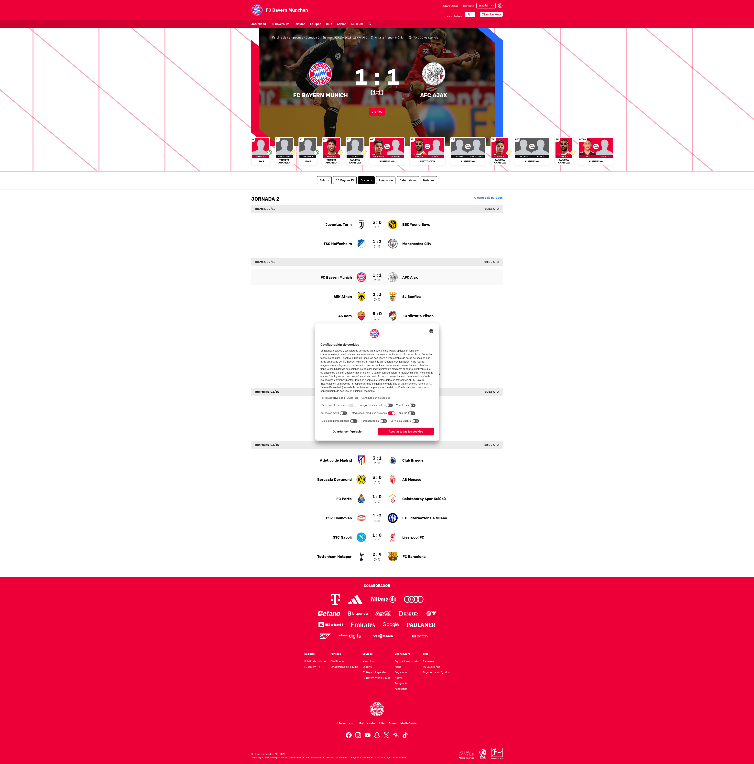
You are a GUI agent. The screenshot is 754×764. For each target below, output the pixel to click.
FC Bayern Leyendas (374, 672)
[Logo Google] (391, 624)
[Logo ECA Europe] (483, 754)
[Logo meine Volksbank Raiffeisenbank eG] (419, 636)
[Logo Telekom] (335, 599)
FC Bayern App (431, 666)
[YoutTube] (367, 735)
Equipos (315, 24)
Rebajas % (401, 683)
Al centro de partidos (488, 197)
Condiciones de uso (299, 757)
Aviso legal (257, 757)
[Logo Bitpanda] (358, 613)
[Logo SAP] (325, 636)
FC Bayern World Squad (376, 677)
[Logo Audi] (414, 599)
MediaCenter (409, 723)
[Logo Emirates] (363, 624)
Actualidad (258, 24)
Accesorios (401, 688)
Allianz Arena (450, 6)
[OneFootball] (396, 735)
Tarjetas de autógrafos (436, 672)
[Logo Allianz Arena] (466, 755)
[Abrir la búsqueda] (370, 24)
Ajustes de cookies (396, 757)
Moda (398, 666)
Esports (367, 666)
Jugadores (401, 672)
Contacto (468, 6)
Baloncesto (367, 723)
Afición (342, 24)
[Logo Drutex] (408, 613)
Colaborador (377, 586)
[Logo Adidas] (355, 599)
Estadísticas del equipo (344, 666)
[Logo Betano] (329, 613)
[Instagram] (358, 735)
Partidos (299, 24)
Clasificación (337, 661)
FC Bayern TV (280, 24)
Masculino (368, 661)
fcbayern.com (345, 723)
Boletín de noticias (315, 661)
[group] (377, 152)
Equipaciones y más (407, 661)
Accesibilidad (317, 757)
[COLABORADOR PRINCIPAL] (470, 14)
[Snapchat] (377, 735)
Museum (357, 24)
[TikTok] (405, 735)
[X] (386, 735)
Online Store (402, 653)
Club (329, 24)
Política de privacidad (276, 757)
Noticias (309, 653)
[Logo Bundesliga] (497, 753)
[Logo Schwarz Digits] (350, 636)
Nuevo (398, 677)
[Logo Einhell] (330, 624)
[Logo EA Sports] (431, 613)
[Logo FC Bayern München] (377, 709)
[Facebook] (349, 735)
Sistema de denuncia (337, 757)
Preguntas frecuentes (361, 757)
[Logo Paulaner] (421, 625)
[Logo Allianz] (383, 599)
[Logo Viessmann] (383, 636)
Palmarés (428, 661)
